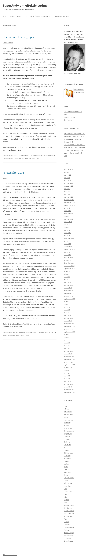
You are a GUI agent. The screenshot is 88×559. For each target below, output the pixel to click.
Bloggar (66, 425)
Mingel (66, 480)
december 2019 (69, 200)
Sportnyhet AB (69, 513)
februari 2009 (68, 384)
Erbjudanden (68, 453)
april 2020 (67, 191)
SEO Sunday (68, 508)
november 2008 (69, 392)
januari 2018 (68, 222)
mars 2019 (67, 211)
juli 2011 (66, 304)
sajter (66, 497)
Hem (4, 16)
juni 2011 (67, 307)
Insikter (21, 155)
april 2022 (67, 172)
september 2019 (69, 205)
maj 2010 (67, 343)
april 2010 (67, 346)
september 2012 (69, 269)
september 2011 (69, 299)
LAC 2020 (79, 150)
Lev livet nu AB (69, 478)
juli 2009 (66, 370)
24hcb (66, 406)
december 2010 (69, 324)
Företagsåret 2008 (13, 172)
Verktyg (66, 530)
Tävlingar (67, 524)
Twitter (66, 522)
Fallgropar (51, 155)
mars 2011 (67, 315)
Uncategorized (69, 527)
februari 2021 (68, 183)
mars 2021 (67, 180)
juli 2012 (66, 274)
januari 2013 (68, 260)
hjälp (9, 158)
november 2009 (69, 359)
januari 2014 (68, 247)
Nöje (65, 489)
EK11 (65, 447)
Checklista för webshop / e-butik (38, 16)
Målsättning (35, 155)
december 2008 (69, 390)
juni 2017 (67, 224)
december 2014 (69, 238)
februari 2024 (68, 169)
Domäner (67, 436)
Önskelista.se (68, 541)
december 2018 (69, 213)
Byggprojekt (68, 434)
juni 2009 (67, 373)
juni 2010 (67, 340)
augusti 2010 (68, 335)
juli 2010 (66, 337)
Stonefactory (68, 516)
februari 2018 (68, 219)
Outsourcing (68, 491)
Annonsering (68, 420)
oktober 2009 (68, 362)
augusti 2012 (68, 271)
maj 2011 (67, 310)
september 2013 (69, 249)
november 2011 (69, 293)
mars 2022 (67, 175)
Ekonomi (67, 450)
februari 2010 (68, 351)
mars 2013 (67, 255)
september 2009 (69, 365)
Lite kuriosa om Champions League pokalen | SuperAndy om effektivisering (74, 147)
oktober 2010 (68, 329)
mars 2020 (67, 194)
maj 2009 (67, 376)
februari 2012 (68, 285)
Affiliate (66, 409)
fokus (5, 158)
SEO (65, 502)
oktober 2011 (68, 296)
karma (50, 332)
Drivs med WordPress (10, 555)
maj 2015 (67, 235)
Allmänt (66, 417)
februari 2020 (68, 197)
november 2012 (69, 266)
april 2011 (67, 313)
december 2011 (69, 291)
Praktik (66, 494)
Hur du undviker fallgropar (18, 37)
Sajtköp (66, 500)
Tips (65, 519)
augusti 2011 (68, 302)
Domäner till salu (62, 16)
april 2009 (67, 379)
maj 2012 (67, 280)
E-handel (67, 439)
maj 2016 (67, 230)
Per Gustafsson (16, 158)
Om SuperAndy (15, 16)
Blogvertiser (68, 428)
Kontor (66, 475)
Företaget (22, 332)
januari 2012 (68, 288)
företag (41, 332)
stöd (11, 335)
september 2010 (69, 332)
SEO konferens (69, 505)
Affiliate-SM (68, 412)
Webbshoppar (69, 533)
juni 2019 (67, 208)
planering (6, 335)
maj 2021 (67, 178)
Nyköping (67, 486)
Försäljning (67, 458)
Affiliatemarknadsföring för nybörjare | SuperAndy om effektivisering (74, 136)
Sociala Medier (69, 511)
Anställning (67, 423)
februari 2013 (68, 258)
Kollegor (27, 155)
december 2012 (69, 263)
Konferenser (68, 472)
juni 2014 (67, 241)
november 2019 (69, 202)
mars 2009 (67, 381)
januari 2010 (68, 354)
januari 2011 (68, 321)
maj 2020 (67, 189)
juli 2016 (66, 227)
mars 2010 (67, 348)
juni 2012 (67, 277)
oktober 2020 (68, 186)
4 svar (5, 178)
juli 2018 (66, 216)
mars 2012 (67, 282)
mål (55, 332)
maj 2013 (67, 252)
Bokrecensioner (69, 431)
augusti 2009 (68, 368)
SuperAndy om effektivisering (25, 5)
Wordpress (67, 538)
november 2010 (69, 326)
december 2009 (69, 357)
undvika (25, 158)
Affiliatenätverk (69, 414)
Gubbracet (67, 461)
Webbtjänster (68, 535)
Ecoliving (67, 442)
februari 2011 (68, 318)
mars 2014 (67, 244)
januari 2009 (68, 387)
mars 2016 (67, 233)
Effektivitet (67, 445)
